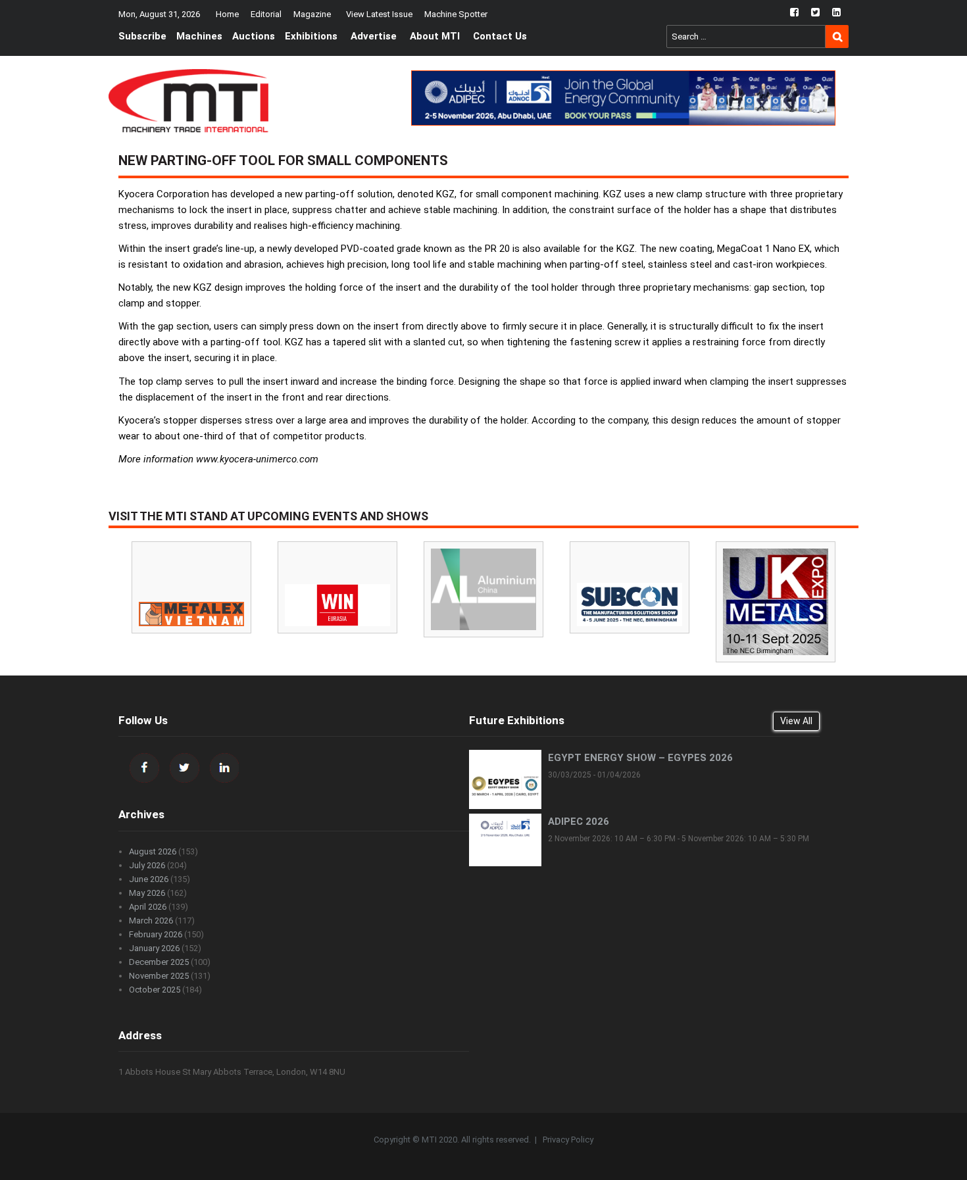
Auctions (253, 36)
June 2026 (148, 879)
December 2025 (159, 962)
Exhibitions (311, 36)
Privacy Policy (568, 1139)
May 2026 (147, 893)
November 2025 (159, 976)
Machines (199, 36)
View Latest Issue (379, 14)
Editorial (266, 14)
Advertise (374, 36)
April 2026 (147, 907)
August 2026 (152, 851)
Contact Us (500, 36)
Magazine (312, 14)
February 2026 (155, 934)
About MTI (435, 36)
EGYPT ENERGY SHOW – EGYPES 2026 (640, 758)
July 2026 (147, 865)
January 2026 (154, 948)
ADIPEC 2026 (578, 821)
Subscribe (142, 36)
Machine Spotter (455, 14)
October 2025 (154, 990)
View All (796, 721)
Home (227, 14)
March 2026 (151, 920)
